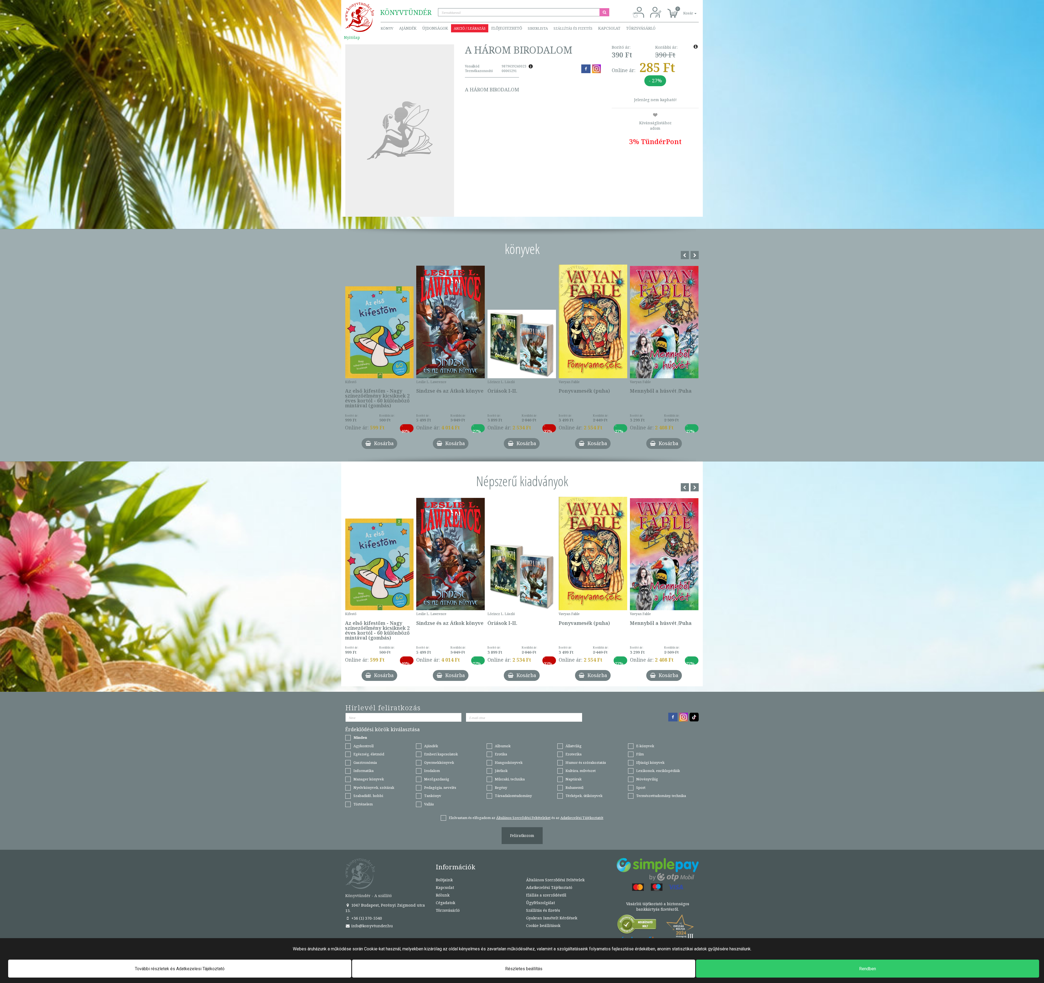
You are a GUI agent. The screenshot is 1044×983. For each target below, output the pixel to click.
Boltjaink (444, 879)
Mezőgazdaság (436, 779)
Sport (640, 787)
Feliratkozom (522, 835)
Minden (360, 737)
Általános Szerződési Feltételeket (523, 817)
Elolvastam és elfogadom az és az (526, 817)
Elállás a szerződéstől (546, 895)
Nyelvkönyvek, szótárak (373, 787)
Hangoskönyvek (509, 762)
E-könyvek (645, 745)
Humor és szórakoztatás (586, 762)
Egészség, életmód (368, 754)
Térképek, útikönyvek (584, 795)
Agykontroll (363, 745)
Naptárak (574, 779)
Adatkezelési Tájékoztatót (581, 817)
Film (640, 754)
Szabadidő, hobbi (368, 795)
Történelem (363, 804)
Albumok (503, 745)
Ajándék (408, 28)
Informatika (363, 770)
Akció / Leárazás (470, 28)
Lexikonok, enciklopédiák (658, 770)
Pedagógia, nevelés (440, 787)
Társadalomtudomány (513, 795)
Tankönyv (432, 795)
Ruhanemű (574, 787)
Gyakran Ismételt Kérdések (551, 917)
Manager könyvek (368, 779)
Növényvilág (647, 779)
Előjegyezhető (506, 28)
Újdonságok (435, 28)
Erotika (501, 754)
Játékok (501, 770)
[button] (684, 10)
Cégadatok (445, 902)
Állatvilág (574, 745)
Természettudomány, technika (661, 795)
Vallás (429, 804)
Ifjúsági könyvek (650, 762)
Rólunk (442, 895)
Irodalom (432, 770)
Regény (501, 787)
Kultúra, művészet (581, 770)
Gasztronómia (365, 762)
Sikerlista (538, 28)
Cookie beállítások (543, 925)
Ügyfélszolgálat (540, 902)
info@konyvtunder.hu (371, 925)
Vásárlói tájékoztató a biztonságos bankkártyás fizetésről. (657, 906)
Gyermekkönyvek (439, 762)
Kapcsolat (609, 28)
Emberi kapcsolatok (441, 754)
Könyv (387, 28)
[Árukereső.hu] (637, 925)
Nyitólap (352, 37)
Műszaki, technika (510, 779)
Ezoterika (574, 754)
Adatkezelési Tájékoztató (549, 887)
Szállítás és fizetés (573, 28)
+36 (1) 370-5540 (366, 918)
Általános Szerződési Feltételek (555, 879)
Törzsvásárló (640, 28)
